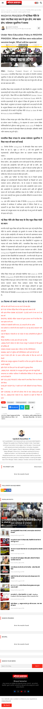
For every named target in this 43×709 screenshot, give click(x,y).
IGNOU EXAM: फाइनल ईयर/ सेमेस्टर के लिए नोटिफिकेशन (18, 349)
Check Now (5, 701)
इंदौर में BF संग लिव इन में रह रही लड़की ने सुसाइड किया (17, 367)
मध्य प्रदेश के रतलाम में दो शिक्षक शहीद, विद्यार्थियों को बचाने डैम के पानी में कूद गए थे (26, 540)
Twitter (22, 407)
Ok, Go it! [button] (7, 705)
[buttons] (14, 691)
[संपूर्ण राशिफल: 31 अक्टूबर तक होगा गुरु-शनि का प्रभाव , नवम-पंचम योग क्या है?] (5, 606)
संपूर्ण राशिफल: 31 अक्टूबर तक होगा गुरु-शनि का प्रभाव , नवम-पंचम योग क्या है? (26, 604)
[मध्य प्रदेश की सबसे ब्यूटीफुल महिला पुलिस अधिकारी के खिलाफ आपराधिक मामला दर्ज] (5, 560)
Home (3, 10)
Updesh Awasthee (20, 439)
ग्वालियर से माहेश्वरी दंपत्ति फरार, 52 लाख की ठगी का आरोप (18, 325)
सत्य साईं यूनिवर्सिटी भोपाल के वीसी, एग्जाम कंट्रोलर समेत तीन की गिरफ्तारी (26, 531)
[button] (36, 3)
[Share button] (32, 407)
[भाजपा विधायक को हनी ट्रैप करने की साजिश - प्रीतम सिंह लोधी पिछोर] (5, 569)
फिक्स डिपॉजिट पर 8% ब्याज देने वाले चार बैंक (14, 340)
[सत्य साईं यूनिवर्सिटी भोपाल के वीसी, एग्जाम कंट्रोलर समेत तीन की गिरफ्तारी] (5, 533)
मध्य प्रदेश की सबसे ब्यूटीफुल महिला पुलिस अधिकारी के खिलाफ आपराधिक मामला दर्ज (25, 559)
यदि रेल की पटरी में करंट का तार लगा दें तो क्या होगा (15, 306)
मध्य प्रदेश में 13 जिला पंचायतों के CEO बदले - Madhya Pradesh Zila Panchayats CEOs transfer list (24, 595)
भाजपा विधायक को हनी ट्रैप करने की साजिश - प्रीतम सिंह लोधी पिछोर (25, 568)
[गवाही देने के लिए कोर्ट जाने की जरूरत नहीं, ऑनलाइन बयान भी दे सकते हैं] (5, 579)
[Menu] (2, 3)
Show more (38, 466)
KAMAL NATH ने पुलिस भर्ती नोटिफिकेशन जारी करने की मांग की (20, 352)
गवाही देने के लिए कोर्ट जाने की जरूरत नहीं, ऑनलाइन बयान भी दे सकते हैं (25, 577)
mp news (9, 10)
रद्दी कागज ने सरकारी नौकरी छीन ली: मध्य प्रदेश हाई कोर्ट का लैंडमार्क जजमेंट (26, 549)
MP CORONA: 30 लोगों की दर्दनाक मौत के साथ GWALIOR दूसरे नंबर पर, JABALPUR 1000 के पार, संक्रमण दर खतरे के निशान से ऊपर (21, 395)
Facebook (15, 407)
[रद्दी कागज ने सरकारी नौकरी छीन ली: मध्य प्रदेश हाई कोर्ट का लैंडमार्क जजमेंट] (5, 551)
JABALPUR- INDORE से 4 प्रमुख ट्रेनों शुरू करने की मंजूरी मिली (20, 370)
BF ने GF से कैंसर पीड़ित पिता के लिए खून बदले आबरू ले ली (18, 309)
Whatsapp (27, 407)
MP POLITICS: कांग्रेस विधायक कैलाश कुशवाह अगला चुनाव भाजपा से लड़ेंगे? (25, 586)
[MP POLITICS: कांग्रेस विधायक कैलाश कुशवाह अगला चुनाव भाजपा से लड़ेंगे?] (5, 588)
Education (11, 402)
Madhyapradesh (21, 402)
